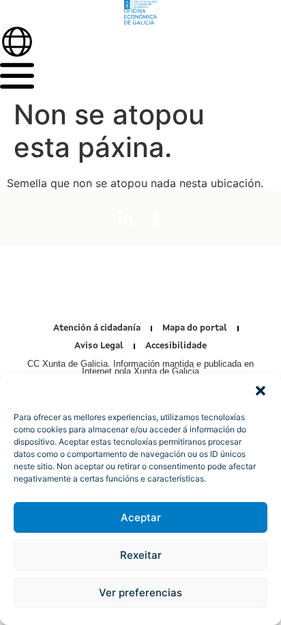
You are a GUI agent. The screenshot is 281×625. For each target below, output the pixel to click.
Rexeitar (141, 554)
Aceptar (141, 517)
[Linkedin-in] (125, 218)
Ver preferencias (140, 592)
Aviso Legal (98, 346)
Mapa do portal (194, 328)
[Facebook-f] (156, 218)
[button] (260, 391)
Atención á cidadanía (96, 328)
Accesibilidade (176, 346)
